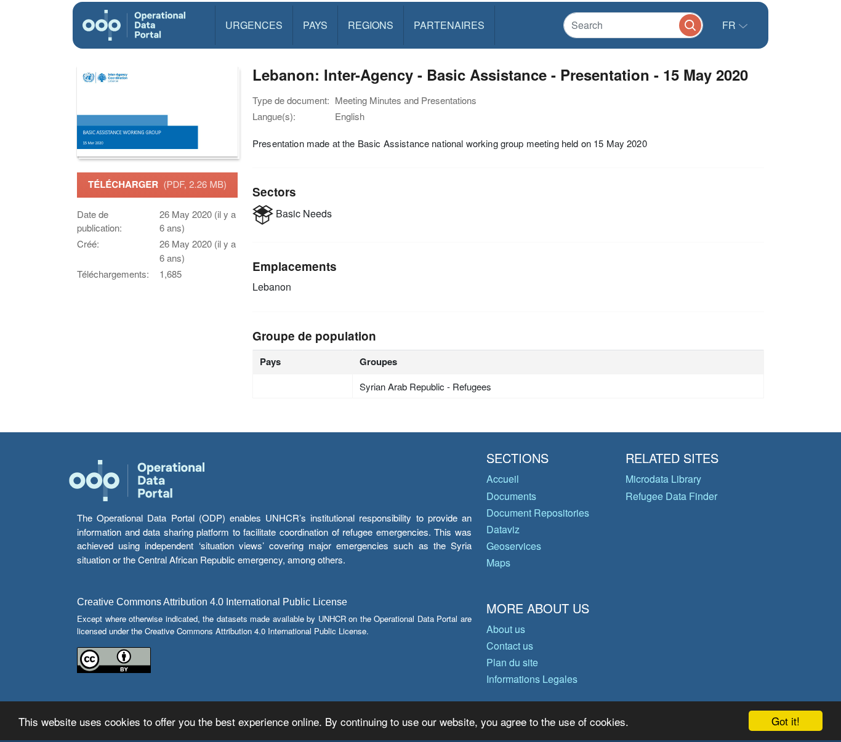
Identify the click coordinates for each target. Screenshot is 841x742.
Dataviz (503, 529)
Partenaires (449, 25)
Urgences (254, 25)
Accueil (502, 479)
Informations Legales (531, 679)
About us (505, 629)
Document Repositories (537, 513)
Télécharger (157, 184)
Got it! (785, 720)
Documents (511, 496)
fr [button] (730, 25)
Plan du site (512, 662)
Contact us (509, 646)
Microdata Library (663, 479)
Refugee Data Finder (671, 496)
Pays (315, 25)
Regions (370, 25)
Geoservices (513, 546)
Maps (498, 562)
